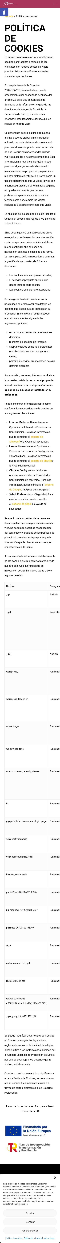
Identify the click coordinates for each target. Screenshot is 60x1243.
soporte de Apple (22, 503)
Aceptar (30, 1213)
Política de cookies (13, 1238)
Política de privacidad (33, 1238)
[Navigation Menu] (55, 3)
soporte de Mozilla (41, 460)
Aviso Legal (49, 1238)
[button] (4, 12)
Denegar (30, 1221)
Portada (8, 16)
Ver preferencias (30, 1230)
